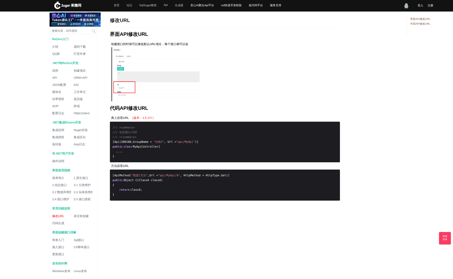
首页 (116, 5)
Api (166, 5)
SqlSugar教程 (148, 5)
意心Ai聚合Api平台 (202, 5)
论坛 (129, 5)
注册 (430, 5)
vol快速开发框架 (231, 5)
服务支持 (275, 5)
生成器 (179, 5)
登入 (420, 5)
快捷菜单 (445, 238)
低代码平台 (256, 5)
